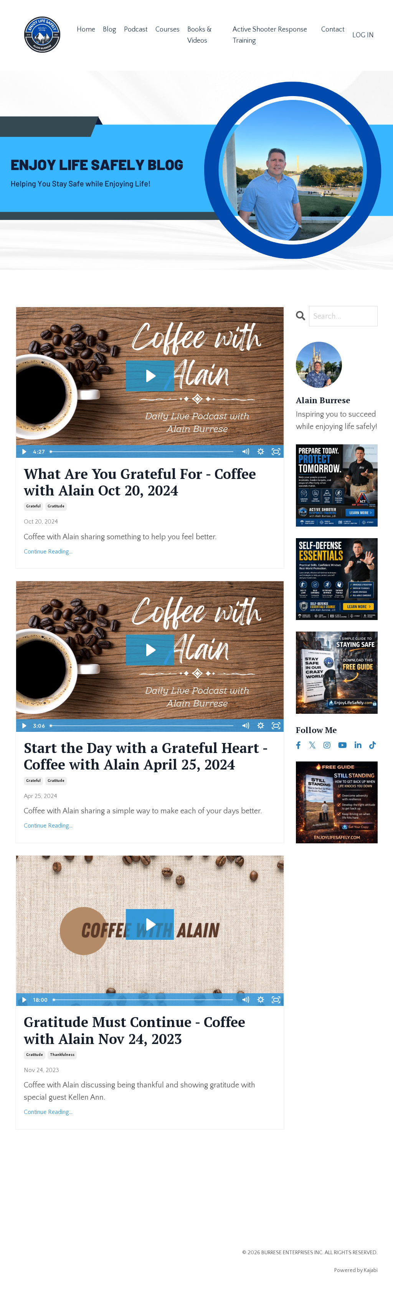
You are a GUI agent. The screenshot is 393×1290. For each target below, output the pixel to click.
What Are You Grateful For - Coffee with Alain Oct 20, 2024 (140, 482)
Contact (333, 29)
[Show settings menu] (261, 451)
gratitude (56, 506)
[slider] (142, 451)
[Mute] (245, 451)
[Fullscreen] (276, 451)
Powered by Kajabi (356, 1270)
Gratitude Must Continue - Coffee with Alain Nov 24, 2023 (134, 1030)
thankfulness (62, 1055)
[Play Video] (23, 451)
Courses (167, 29)
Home (86, 29)
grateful (33, 506)
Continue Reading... (48, 551)
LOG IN (363, 35)
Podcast (136, 29)
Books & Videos (199, 35)
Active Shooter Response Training (270, 35)
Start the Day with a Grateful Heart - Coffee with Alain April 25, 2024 (146, 756)
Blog (109, 29)
